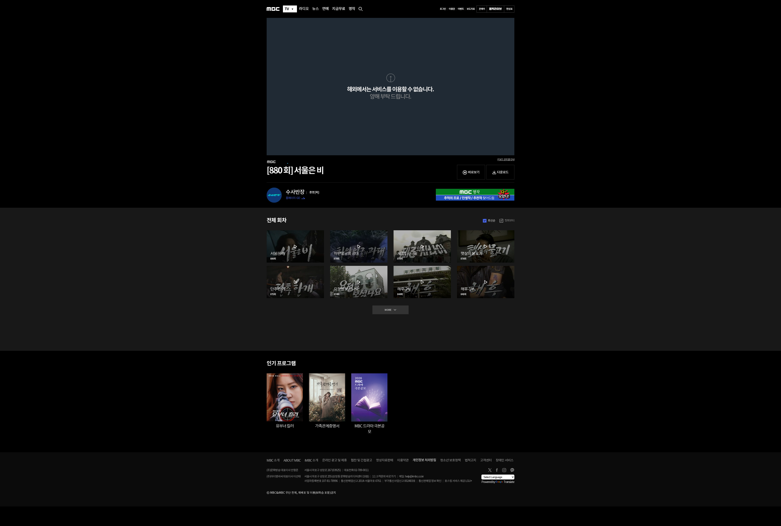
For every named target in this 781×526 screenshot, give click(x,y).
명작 (352, 9)
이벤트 (461, 9)
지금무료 (338, 9)
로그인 (443, 9)
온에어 (482, 9)
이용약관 (403, 460)
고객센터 (486, 460)
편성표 (509, 9)
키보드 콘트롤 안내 (505, 159)
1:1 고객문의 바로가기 (384, 476)
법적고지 (470, 460)
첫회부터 (509, 220)
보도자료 (471, 9)
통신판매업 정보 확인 (430, 481)
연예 (325, 9)
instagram (504, 470)
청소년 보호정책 (450, 460)
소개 (273, 460)
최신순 (491, 220)
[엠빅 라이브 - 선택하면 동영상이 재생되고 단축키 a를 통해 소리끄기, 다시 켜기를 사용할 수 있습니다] (495, 9)
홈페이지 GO (293, 198)
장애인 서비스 (504, 460)
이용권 (452, 9)
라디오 (304, 9)
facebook (497, 470)
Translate (509, 482)
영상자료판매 (384, 460)
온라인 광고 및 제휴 (334, 460)
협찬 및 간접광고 (361, 460)
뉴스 (315, 9)
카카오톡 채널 (512, 470)
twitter (490, 470)
